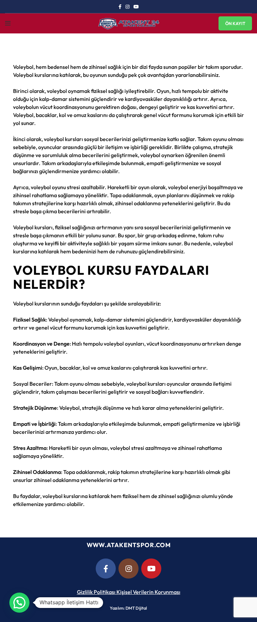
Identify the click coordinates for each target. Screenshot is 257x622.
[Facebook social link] (119, 7)
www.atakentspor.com (129, 545)
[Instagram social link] (127, 7)
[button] (19, 603)
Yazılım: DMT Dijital (128, 608)
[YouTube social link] (136, 7)
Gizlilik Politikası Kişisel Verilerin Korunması (128, 592)
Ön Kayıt (235, 23)
